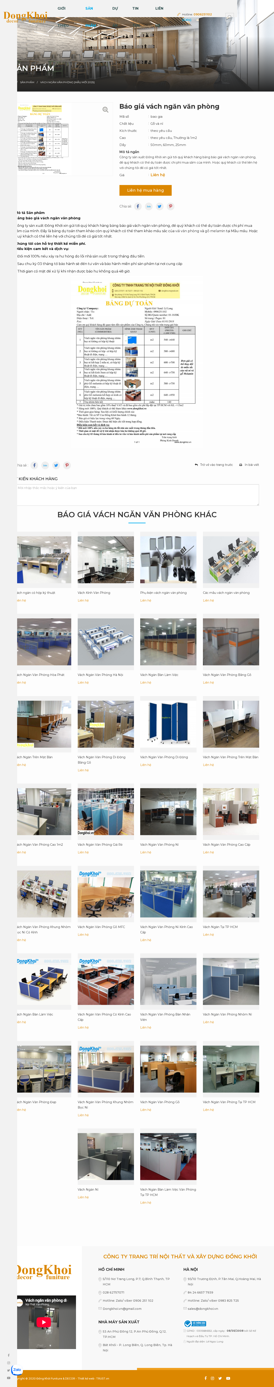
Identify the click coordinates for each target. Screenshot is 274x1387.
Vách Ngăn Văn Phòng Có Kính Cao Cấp (104, 1017)
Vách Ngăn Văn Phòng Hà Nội (100, 675)
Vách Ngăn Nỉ (88, 1189)
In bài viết (252, 465)
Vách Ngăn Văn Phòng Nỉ (159, 845)
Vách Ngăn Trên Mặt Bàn (34, 757)
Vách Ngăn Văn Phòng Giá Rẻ (100, 845)
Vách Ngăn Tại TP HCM (220, 927)
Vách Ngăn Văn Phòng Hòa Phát (39, 675)
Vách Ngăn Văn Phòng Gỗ (160, 1102)
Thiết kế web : (86, 1378)
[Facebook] (138, 206)
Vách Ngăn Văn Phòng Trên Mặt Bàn (230, 757)
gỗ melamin (215, 231)
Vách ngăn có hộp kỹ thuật (35, 592)
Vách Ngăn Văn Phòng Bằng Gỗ (227, 675)
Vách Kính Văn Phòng (94, 592)
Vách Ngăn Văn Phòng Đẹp (35, 1102)
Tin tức (136, 17)
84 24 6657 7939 (200, 1292)
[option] (137, 46)
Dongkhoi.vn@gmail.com (122, 1309)
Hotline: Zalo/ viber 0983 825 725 (213, 1301)
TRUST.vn (102, 1378)
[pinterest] (170, 206)
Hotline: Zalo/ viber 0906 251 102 (128, 1301)
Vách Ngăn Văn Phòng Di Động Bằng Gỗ (101, 759)
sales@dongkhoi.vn (203, 1309)
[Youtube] (45, 465)
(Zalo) (186, 20)
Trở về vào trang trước (216, 465)
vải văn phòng (187, 231)
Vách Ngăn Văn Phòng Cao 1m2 (39, 845)
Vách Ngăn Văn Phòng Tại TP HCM (229, 1102)
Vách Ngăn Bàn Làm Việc (159, 675)
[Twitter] (160, 206)
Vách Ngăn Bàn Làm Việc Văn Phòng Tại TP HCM (168, 1192)
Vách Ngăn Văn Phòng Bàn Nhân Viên (165, 1017)
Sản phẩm (90, 17)
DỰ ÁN (115, 17)
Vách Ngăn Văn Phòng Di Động (164, 757)
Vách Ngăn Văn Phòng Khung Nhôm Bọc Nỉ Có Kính (43, 929)
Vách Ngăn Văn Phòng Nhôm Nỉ (227, 1014)
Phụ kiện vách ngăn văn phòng (163, 592)
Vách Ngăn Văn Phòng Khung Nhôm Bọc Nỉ (105, 1104)
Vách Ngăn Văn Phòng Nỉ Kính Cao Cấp (166, 929)
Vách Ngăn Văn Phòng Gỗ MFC (101, 927)
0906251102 (203, 14)
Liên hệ (159, 17)
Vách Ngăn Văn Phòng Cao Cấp (226, 845)
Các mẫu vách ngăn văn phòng (226, 592)
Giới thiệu (63, 17)
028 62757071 (113, 1292)
